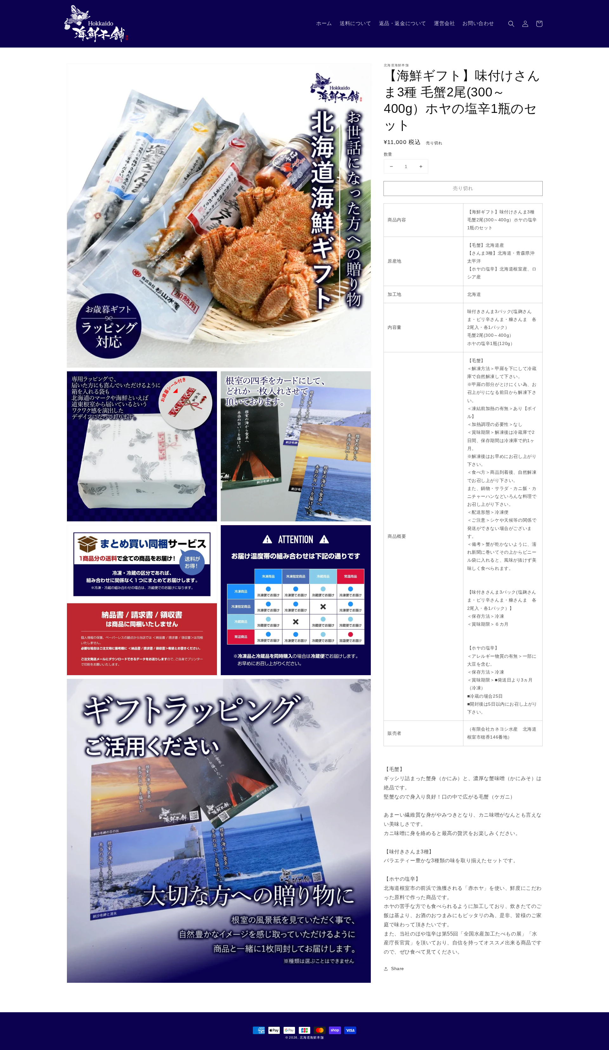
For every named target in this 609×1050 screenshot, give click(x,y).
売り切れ (463, 188)
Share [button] (397, 968)
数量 (388, 154)
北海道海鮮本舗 (312, 1037)
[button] (511, 24)
